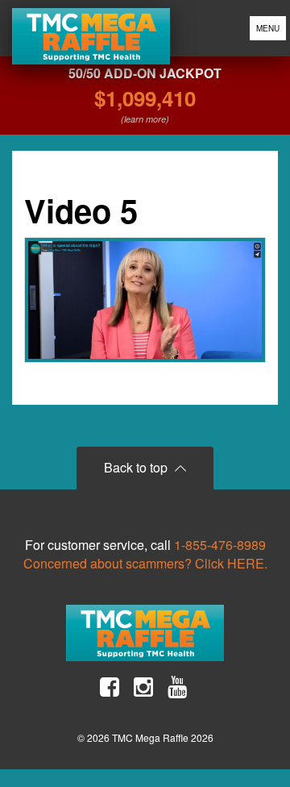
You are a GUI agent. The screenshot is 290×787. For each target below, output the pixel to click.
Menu (268, 28)
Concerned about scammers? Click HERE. (145, 563)
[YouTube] (177, 687)
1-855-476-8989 (220, 544)
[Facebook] (109, 687)
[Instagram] (143, 687)
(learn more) (145, 119)
